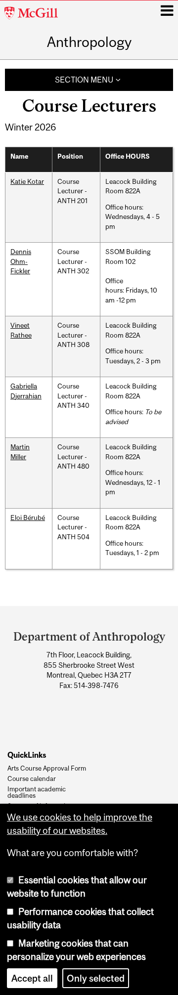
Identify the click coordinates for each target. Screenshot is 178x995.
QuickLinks (26, 755)
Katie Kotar (27, 181)
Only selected (96, 978)
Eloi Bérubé (27, 517)
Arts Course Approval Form (46, 768)
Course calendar (31, 779)
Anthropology (89, 42)
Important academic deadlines (36, 793)
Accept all (32, 978)
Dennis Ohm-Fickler (20, 261)
